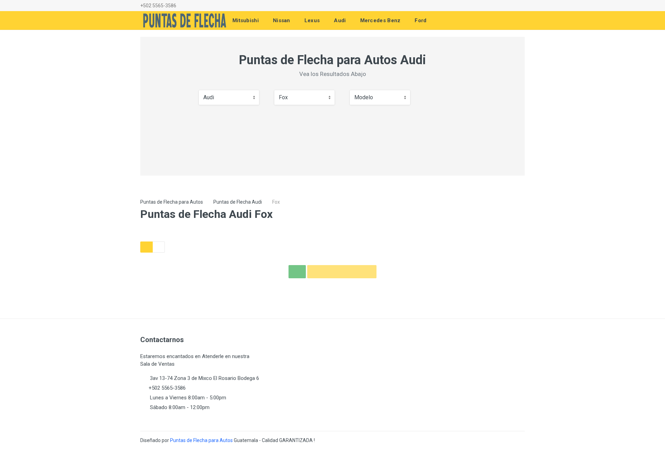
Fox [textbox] (283, 97)
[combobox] (229, 97)
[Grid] (146, 247)
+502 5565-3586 (158, 5)
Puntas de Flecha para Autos (171, 202)
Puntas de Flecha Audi (237, 202)
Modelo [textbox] (363, 97)
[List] (158, 247)
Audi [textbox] (208, 97)
